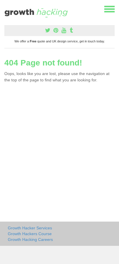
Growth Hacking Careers (30, 239)
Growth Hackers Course (30, 233)
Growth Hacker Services (30, 228)
